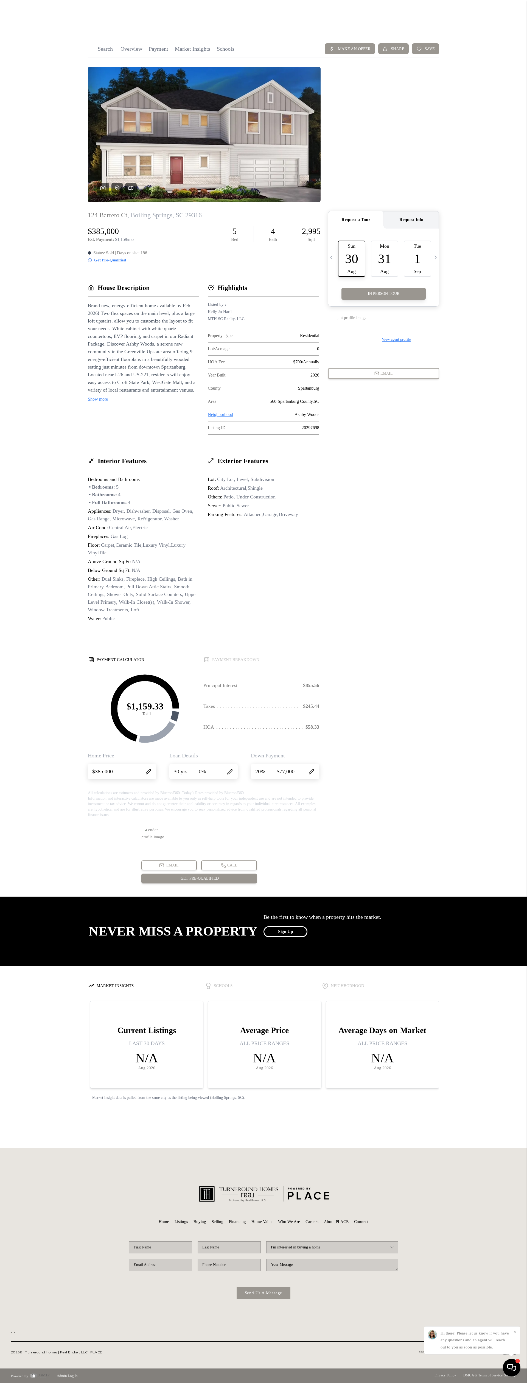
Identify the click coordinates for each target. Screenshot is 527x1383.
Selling (217, 1221)
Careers (311, 1221)
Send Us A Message (263, 1293)
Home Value (262, 1221)
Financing (237, 1221)
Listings (181, 1221)
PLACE (96, 1352)
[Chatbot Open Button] (511, 1367)
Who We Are (289, 1221)
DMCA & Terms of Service (483, 1375)
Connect (361, 1221)
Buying (200, 1221)
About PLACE (336, 1221)
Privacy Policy (445, 1375)
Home (164, 1221)
